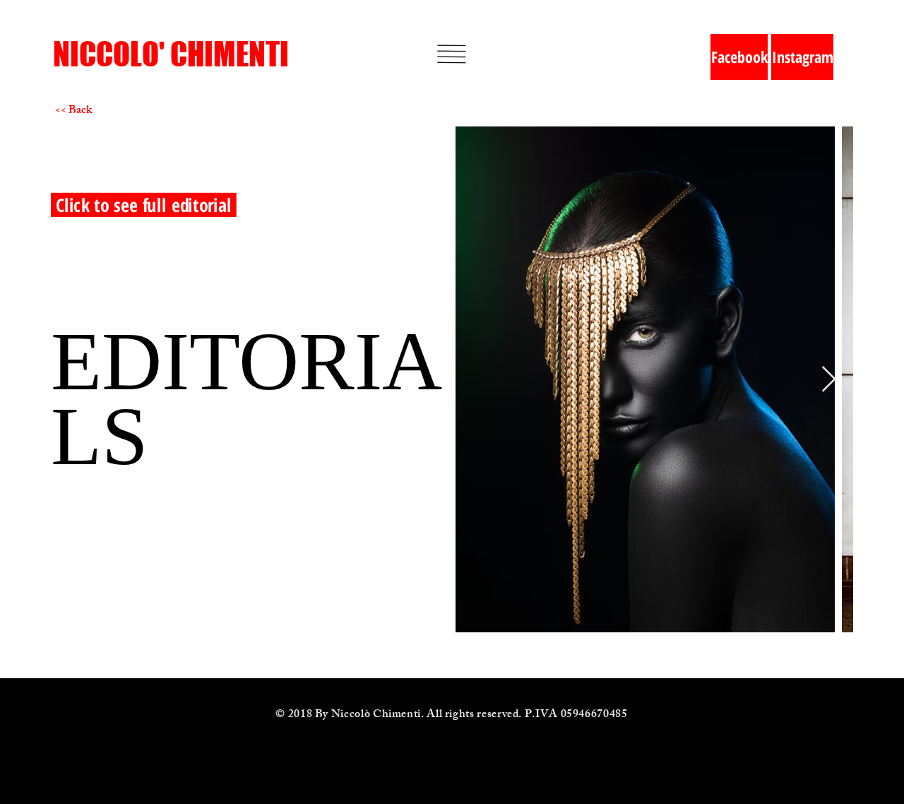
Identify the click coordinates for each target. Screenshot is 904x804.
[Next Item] (829, 380)
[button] (451, 54)
